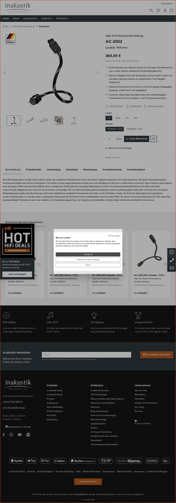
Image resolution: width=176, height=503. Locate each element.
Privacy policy (114, 236)
